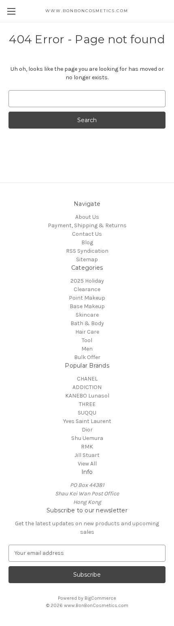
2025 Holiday (87, 280)
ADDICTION (87, 387)
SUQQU (87, 412)
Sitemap (87, 259)
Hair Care (87, 331)
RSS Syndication (87, 250)
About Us (87, 217)
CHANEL (87, 378)
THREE (87, 404)
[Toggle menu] (11, 11)
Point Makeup (87, 297)
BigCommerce (100, 598)
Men (87, 348)
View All (87, 463)
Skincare (87, 314)
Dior (87, 429)
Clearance (87, 289)
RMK (87, 446)
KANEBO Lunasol (87, 395)
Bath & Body (87, 323)
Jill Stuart (87, 455)
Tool (87, 340)
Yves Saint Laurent (87, 421)
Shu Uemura (87, 438)
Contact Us (87, 234)
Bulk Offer (87, 357)
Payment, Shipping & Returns (87, 225)
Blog (87, 242)
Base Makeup (87, 306)
